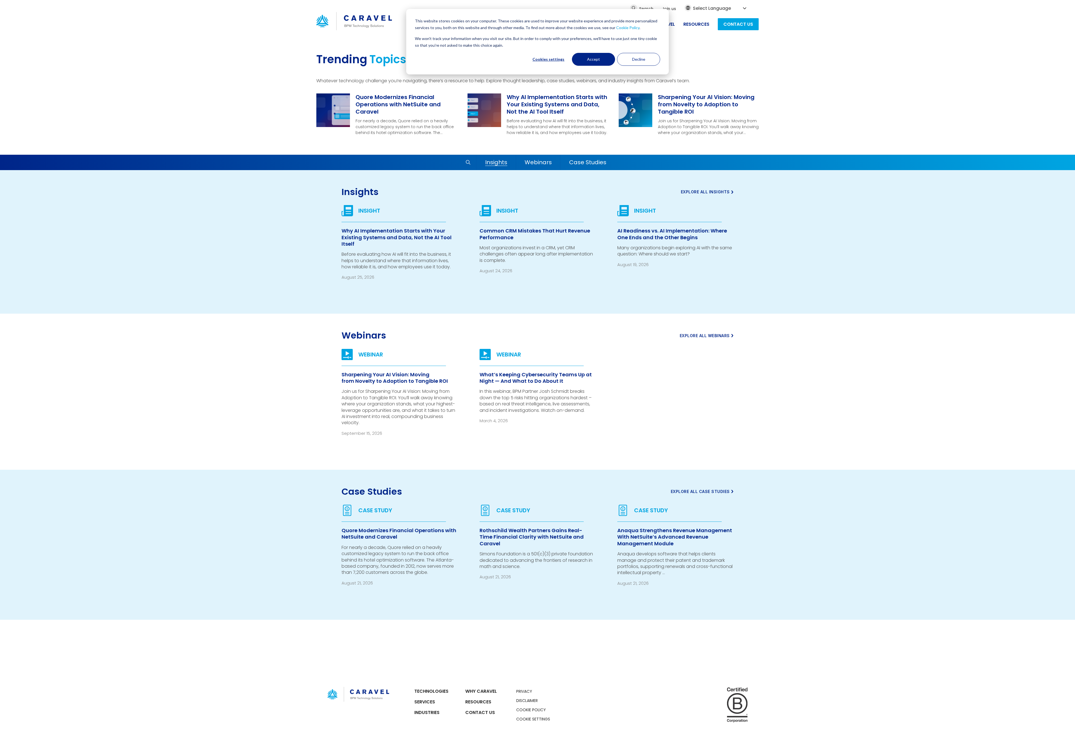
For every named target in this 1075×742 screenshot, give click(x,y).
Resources (478, 702)
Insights (496, 162)
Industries (427, 712)
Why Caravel (481, 691)
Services (424, 702)
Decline (638, 59)
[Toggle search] (468, 162)
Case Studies (587, 162)
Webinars (538, 162)
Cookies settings (548, 59)
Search (645, 8)
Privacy (524, 691)
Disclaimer (527, 700)
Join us (669, 8)
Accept (593, 59)
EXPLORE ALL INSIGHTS (707, 192)
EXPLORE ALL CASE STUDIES (702, 491)
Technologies (431, 691)
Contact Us (480, 712)
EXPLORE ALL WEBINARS (707, 335)
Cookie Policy (627, 27)
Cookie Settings (533, 719)
